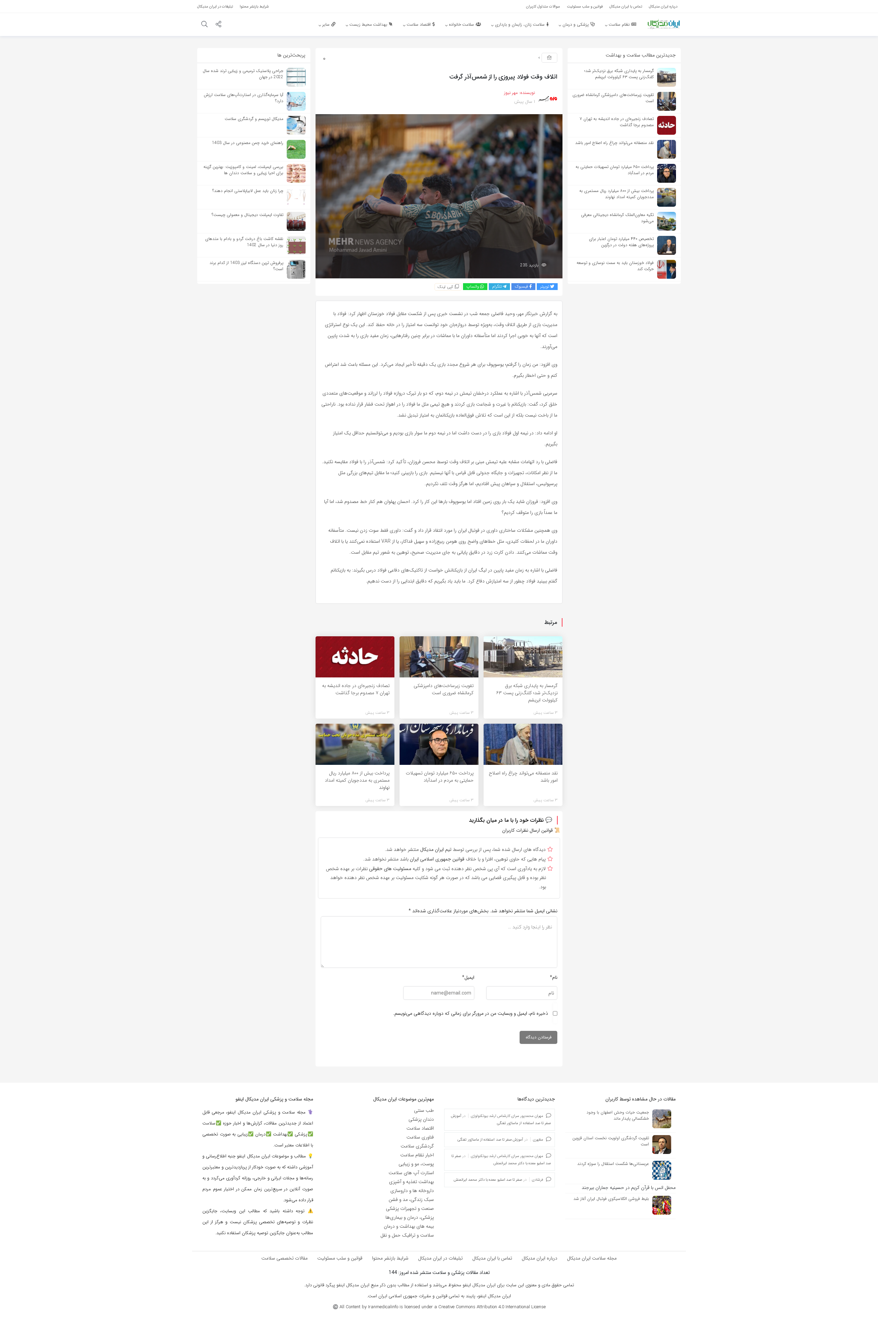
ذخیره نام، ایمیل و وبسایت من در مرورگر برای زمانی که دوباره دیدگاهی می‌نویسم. (470, 1013)
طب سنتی (424, 1110)
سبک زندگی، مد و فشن (411, 1199)
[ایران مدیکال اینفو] (663, 24)
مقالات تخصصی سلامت (284, 1258)
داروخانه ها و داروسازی (412, 1190)
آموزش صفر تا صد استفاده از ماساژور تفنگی (490, 1140)
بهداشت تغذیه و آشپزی (411, 1181)
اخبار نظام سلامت (417, 1155)
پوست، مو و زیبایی (416, 1164)
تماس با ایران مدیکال (492, 1258)
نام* (553, 977)
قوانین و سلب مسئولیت (340, 1258)
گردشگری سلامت (417, 1146)
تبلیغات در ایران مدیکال (440, 1258)
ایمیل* (468, 977)
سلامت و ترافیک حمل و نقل (407, 1235)
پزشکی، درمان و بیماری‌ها (409, 1217)
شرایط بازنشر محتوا (390, 1258)
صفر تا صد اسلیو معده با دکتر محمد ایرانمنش (488, 1180)
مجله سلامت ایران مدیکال (592, 1258)
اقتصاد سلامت (420, 1128)
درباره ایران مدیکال (539, 1258)
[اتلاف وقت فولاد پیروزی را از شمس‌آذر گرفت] (439, 196)
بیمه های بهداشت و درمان (409, 1226)
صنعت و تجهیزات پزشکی (410, 1208)
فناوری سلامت (420, 1137)
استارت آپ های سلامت (411, 1173)
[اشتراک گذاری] (218, 25)
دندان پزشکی (421, 1119)
